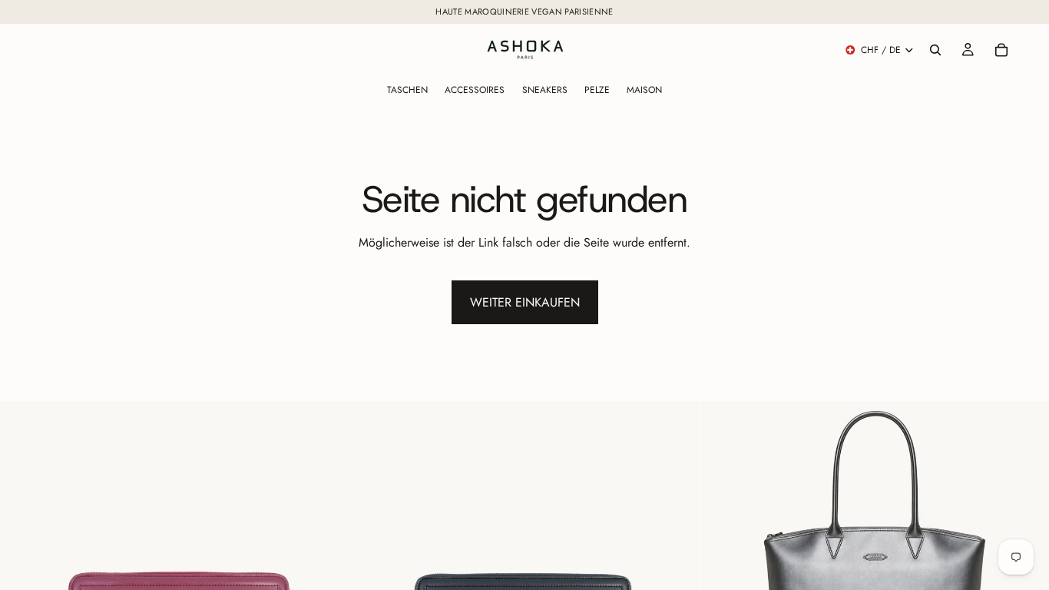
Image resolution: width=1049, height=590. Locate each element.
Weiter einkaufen (525, 302)
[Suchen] (935, 50)
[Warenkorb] (1001, 50)
